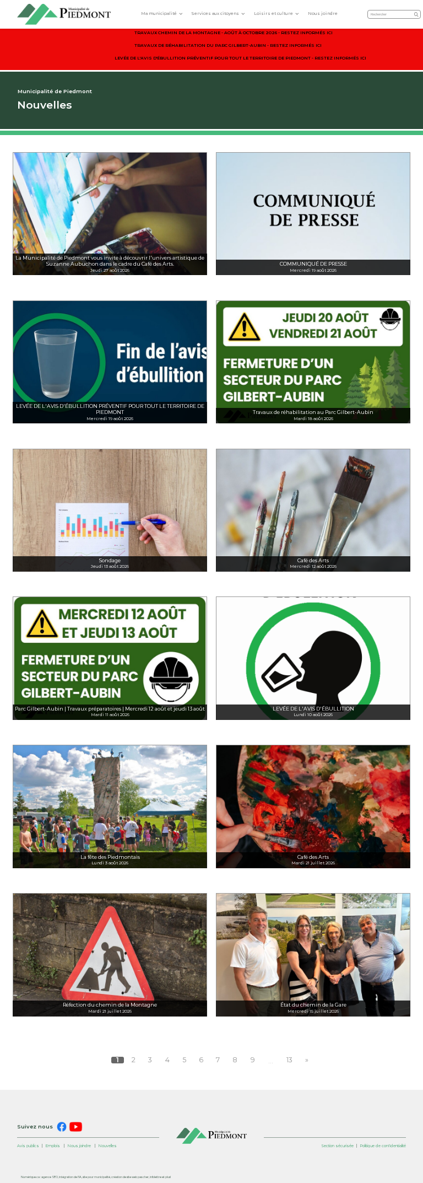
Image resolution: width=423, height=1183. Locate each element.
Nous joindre (323, 13)
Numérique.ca (30, 1177)
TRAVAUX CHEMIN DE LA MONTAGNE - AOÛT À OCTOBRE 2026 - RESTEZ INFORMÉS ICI (233, 32)
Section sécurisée (337, 1145)
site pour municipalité (96, 1177)
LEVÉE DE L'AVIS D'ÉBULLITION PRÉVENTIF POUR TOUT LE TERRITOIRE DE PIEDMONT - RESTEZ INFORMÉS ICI (240, 58)
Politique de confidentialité (383, 1145)
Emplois (52, 1145)
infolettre (155, 1177)
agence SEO (49, 1177)
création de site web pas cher (130, 1177)
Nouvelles (107, 1145)
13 (289, 1060)
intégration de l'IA (70, 1177)
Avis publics (28, 1145)
